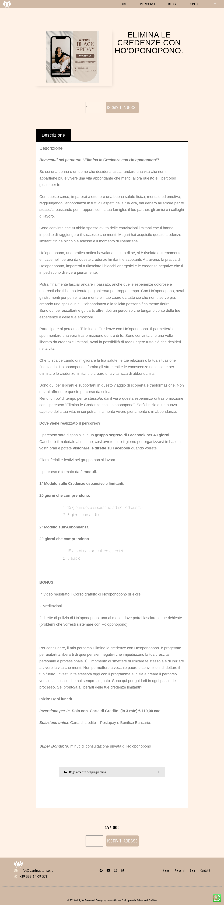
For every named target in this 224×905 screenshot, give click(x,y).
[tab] (112, 772)
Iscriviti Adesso (122, 107)
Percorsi (147, 4)
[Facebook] (101, 870)
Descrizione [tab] (53, 135)
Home (122, 4)
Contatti (195, 4)
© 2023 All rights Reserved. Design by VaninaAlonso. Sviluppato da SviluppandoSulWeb (112, 900)
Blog (172, 4)
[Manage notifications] (216, 897)
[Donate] (123, 870)
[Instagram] (115, 870)
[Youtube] (108, 870)
